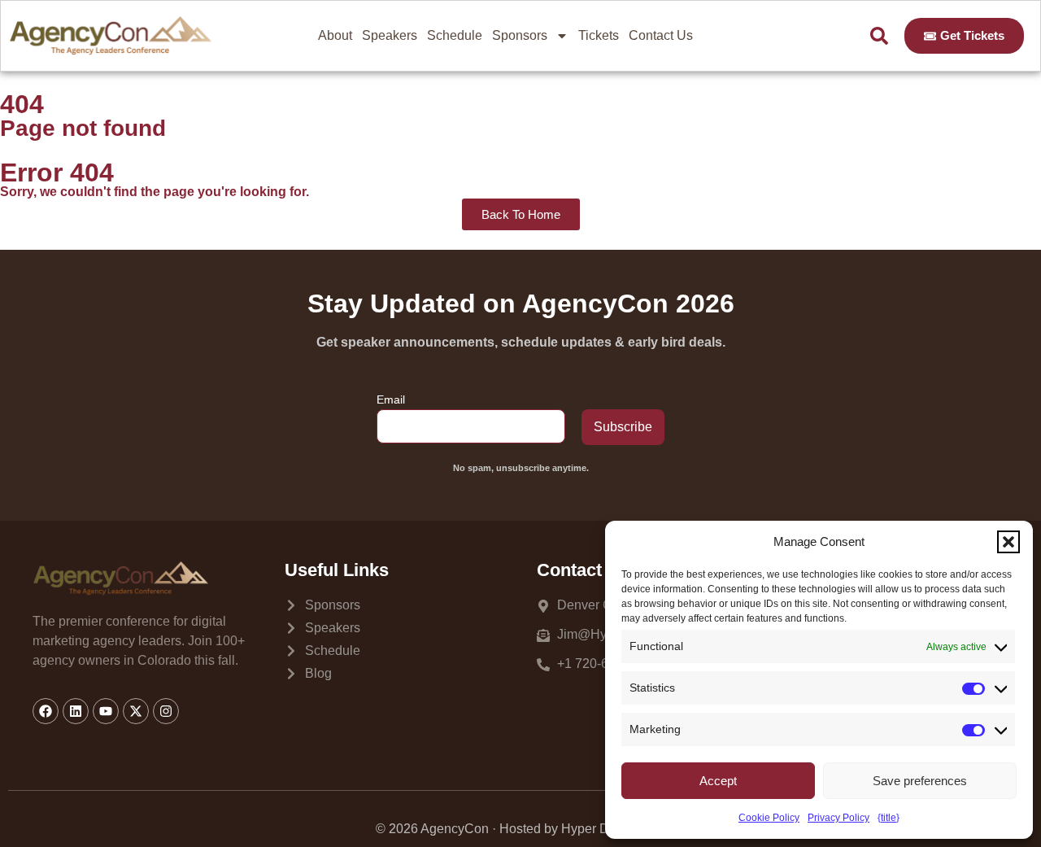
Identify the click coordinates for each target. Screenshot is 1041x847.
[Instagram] (166, 711)
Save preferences (920, 781)
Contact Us (661, 35)
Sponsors (519, 35)
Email (391, 399)
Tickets (598, 35)
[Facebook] (46, 711)
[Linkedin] (76, 711)
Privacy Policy (838, 817)
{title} (888, 817)
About (335, 35)
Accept (718, 781)
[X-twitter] (136, 711)
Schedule (454, 35)
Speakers (389, 35)
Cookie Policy (768, 817)
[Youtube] (106, 711)
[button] (1008, 542)
